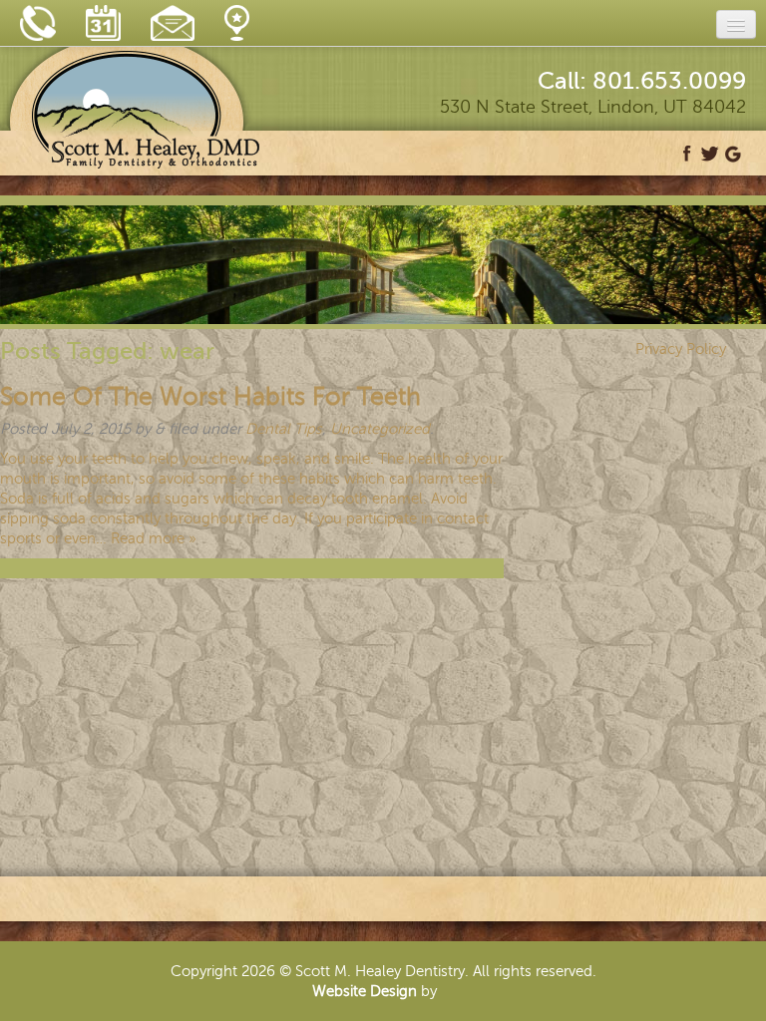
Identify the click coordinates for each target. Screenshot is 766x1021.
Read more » (153, 538)
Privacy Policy (680, 349)
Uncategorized (380, 429)
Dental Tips (283, 429)
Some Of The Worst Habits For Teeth (210, 397)
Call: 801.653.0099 (642, 81)
